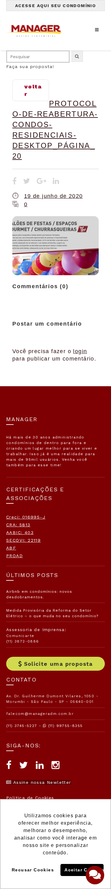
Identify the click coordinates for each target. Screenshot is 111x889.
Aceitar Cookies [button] (83, 869)
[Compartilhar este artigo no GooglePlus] (42, 182)
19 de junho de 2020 (53, 196)
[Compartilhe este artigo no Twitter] (26, 182)
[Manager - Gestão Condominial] (37, 30)
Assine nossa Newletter (41, 782)
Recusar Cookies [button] (33, 869)
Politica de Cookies (30, 797)
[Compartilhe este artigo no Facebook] (14, 182)
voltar (33, 90)
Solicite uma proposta (58, 663)
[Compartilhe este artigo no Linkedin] (56, 182)
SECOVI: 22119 (23, 540)
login (80, 351)
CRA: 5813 (18, 524)
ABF (11, 547)
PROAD (14, 555)
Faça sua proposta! (30, 66)
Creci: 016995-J (25, 517)
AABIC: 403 (20, 532)
